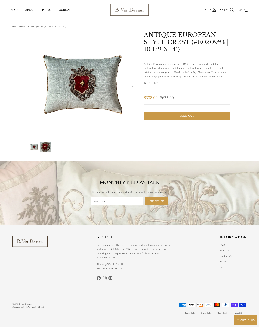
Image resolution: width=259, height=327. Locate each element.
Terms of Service (240, 313)
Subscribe (157, 201)
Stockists (224, 250)
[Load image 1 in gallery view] (82, 84)
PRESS (46, 9)
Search (223, 261)
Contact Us (226, 256)
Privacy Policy (222, 313)
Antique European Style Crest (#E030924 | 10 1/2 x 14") (42, 26)
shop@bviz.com (113, 268)
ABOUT (30, 9)
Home (13, 26)
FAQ (222, 244)
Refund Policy (206, 313)
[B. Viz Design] (129, 10)
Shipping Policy (189, 313)
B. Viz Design (25, 304)
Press (222, 267)
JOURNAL (64, 9)
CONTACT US (246, 320)
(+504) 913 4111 (114, 264)
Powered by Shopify (36, 307)
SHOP (14, 9)
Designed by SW (19, 307)
